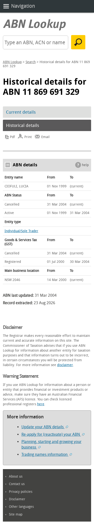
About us (15, 476)
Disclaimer (17, 499)
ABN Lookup (12, 62)
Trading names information (44, 454)
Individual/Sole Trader (21, 231)
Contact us (17, 484)
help (85, 165)
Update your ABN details (43, 427)
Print (28, 137)
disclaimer (65, 365)
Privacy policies (20, 492)
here (40, 404)
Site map (15, 514)
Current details (21, 112)
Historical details (22, 125)
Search (31, 62)
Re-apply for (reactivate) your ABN (51, 434)
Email (45, 137)
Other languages (21, 507)
